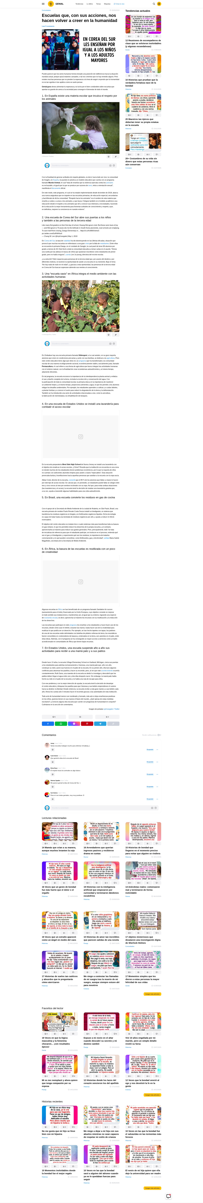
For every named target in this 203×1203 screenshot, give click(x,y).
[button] (54, 717)
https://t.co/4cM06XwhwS (89, 231)
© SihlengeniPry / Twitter (49, 334)
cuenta (68, 254)
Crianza (86, 989)
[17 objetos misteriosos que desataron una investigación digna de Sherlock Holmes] (143, 921)
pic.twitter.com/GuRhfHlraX (52, 233)
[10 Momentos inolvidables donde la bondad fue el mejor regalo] (60, 1155)
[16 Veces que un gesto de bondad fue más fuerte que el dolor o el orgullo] (60, 871)
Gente (127, 50)
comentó (72, 480)
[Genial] (56, 4)
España (56, 180)
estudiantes (104, 243)
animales (109, 183)
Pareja (86, 943)
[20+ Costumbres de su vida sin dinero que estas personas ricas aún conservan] (143, 143)
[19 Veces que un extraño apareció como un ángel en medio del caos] (60, 921)
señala (106, 538)
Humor (86, 857)
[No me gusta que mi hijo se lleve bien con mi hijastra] (60, 1115)
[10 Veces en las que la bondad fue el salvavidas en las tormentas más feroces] (143, 1115)
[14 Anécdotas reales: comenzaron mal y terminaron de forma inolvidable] (143, 871)
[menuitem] (79, 4)
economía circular (51, 618)
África (60, 609)
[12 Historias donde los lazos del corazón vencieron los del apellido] (101, 1064)
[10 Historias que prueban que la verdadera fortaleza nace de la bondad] (143, 64)
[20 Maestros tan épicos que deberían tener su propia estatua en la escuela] (143, 103)
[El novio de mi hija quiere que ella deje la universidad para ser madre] (143, 1155)
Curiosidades (46, 10)
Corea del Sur (49, 241)
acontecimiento (107, 671)
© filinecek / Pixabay (48, 156)
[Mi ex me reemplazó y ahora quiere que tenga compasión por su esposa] (60, 1064)
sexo (90, 185)
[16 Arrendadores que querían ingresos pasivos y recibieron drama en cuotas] (101, 832)
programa (82, 361)
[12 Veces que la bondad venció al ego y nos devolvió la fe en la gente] (143, 1064)
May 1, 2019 (72, 236)
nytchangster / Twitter (111, 709)
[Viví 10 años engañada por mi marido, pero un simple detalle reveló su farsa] (143, 1022)
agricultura (111, 358)
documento (56, 188)
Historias (128, 89)
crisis (87, 243)
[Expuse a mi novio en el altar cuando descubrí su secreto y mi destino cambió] (101, 1022)
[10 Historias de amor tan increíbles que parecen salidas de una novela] (101, 921)
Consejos (128, 168)
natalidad (67, 241)
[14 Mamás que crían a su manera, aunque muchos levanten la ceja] (60, 832)
